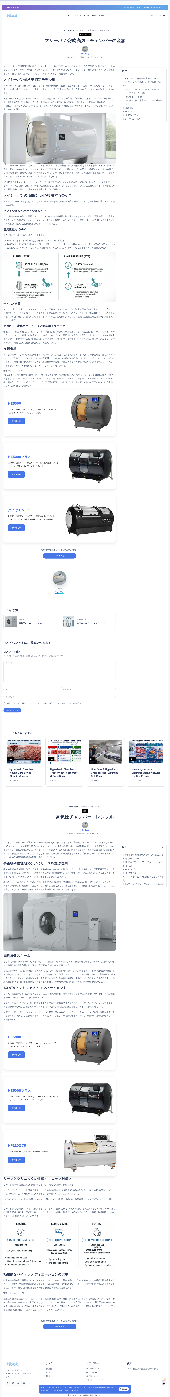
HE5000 (128, 111)
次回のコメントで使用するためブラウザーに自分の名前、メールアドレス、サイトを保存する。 (45, 703)
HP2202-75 (130, 873)
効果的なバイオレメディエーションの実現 (144, 884)
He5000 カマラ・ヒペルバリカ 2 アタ (92, 623)
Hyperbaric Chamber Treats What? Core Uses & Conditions (64, 773)
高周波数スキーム (133, 858)
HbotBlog (85, 53)
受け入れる (123, 1389)
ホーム (63, 30)
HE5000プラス (132, 115)
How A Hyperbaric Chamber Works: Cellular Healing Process (146, 773)
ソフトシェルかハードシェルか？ (144, 89)
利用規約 (75, 1390)
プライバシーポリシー (59, 1390)
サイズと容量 (135, 97)
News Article (73, 30)
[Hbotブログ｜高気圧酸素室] (12, 15)
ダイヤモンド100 (132, 119)
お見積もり (16, 421)
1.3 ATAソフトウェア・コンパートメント (144, 862)
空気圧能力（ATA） (138, 93)
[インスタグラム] (156, 15)
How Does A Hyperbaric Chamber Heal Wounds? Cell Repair (104, 773)
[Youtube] (163, 15)
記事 (77, 807)
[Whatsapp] (159, 15)
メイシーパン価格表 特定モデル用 (140, 78)
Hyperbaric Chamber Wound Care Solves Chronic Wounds (21, 773)
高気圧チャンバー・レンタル (31, 623)
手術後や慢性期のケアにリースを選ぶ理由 (143, 855)
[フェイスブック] (151, 15)
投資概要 (129, 108)
